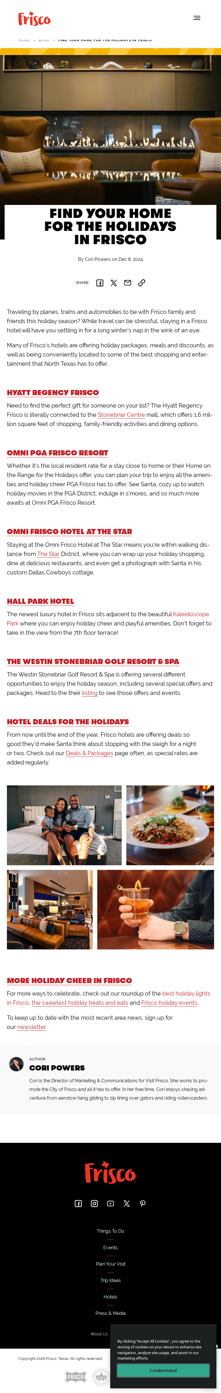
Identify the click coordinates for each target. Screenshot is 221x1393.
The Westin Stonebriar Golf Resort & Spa (93, 661)
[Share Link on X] (113, 282)
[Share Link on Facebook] (99, 282)
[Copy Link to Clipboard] (141, 282)
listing (90, 692)
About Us (99, 1334)
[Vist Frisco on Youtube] (110, 1203)
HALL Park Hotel (40, 601)
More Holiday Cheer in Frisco (69, 981)
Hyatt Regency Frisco (53, 393)
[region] (163, 1356)
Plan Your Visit (110, 1264)
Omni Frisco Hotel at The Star (69, 531)
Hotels (110, 1297)
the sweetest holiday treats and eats (80, 1002)
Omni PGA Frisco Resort (57, 453)
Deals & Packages (89, 753)
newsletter (31, 1026)
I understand (163, 1370)
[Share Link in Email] (127, 282)
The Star (48, 554)
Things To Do (110, 1231)
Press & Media (111, 1313)
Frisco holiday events (169, 1002)
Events (110, 1247)
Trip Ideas (110, 1280)
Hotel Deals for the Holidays (68, 722)
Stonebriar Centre (121, 414)
